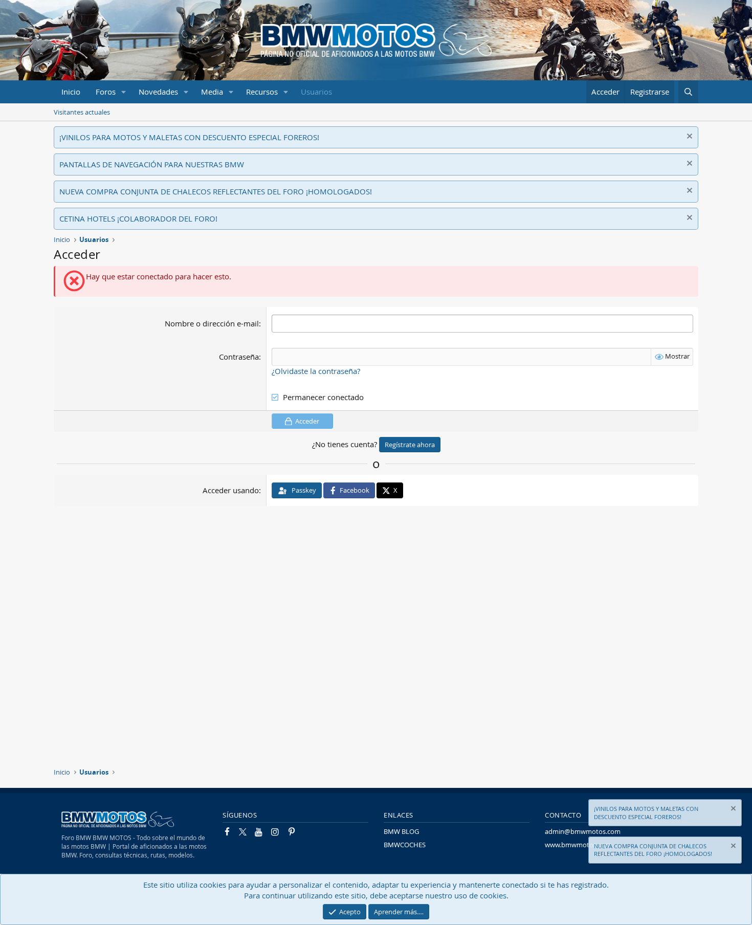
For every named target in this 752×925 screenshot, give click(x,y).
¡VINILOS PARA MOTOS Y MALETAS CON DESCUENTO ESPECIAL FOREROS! (189, 137)
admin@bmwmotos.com (583, 831)
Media (212, 91)
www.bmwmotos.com (578, 844)
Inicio (70, 91)
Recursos (262, 91)
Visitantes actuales (82, 112)
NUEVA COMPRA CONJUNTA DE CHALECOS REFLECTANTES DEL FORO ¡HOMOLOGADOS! (215, 191)
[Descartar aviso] (688, 137)
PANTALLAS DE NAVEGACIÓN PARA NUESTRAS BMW (151, 164)
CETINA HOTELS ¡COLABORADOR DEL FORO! (138, 218)
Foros (106, 91)
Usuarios (316, 91)
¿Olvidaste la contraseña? (316, 371)
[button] (124, 91)
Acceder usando (231, 490)
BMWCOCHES (405, 844)
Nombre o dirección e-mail (212, 323)
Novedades (158, 91)
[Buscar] (688, 91)
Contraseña (239, 356)
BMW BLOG (401, 831)
